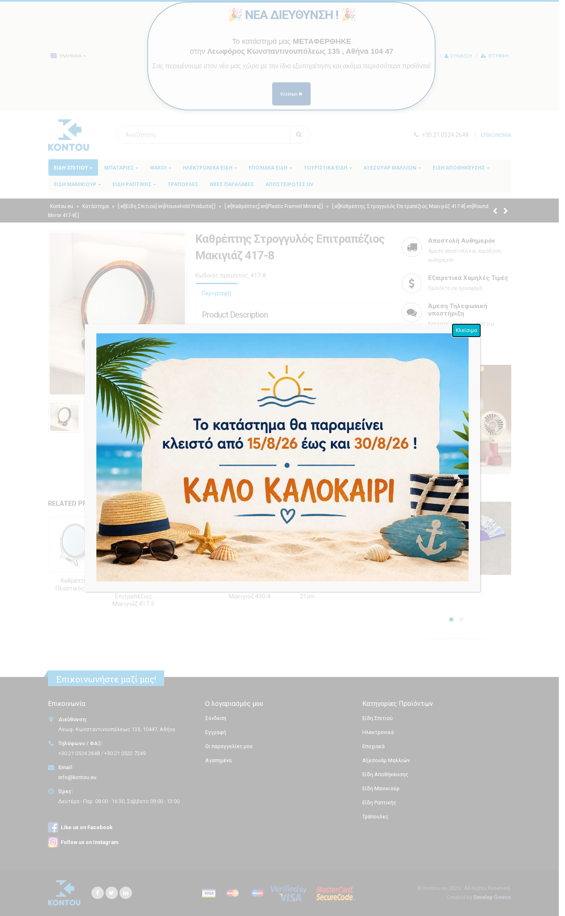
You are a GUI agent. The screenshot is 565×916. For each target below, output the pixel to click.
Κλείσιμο (466, 330)
